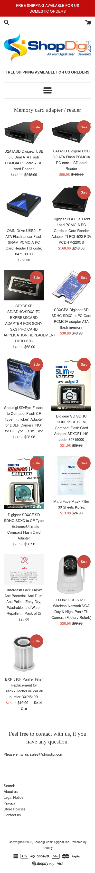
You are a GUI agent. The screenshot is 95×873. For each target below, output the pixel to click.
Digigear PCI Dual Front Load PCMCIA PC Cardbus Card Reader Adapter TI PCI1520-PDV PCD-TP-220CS (71, 230)
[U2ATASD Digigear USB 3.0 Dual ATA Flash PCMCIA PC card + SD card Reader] (24, 133)
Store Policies (15, 808)
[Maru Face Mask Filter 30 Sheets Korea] (71, 476)
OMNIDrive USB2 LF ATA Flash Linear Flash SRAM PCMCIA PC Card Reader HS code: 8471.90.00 (23, 242)
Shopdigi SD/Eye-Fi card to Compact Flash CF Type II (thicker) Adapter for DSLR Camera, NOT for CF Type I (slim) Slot (23, 419)
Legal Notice (13, 797)
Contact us (12, 814)
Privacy (10, 803)
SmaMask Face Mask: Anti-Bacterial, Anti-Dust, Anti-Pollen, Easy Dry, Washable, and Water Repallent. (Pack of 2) (23, 601)
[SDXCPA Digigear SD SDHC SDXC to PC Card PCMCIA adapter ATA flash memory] (71, 287)
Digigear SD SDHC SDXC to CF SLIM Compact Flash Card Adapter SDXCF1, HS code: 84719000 (71, 427)
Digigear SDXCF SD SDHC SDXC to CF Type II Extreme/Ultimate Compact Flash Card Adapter (24, 526)
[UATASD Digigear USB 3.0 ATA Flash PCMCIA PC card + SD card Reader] (71, 133)
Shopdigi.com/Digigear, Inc (51, 842)
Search (9, 785)
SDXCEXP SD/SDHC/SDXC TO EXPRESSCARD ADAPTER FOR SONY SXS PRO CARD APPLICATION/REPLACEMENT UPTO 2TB (30, 323)
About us (11, 791)
